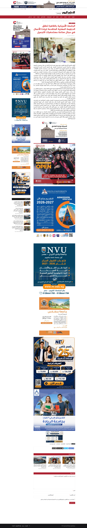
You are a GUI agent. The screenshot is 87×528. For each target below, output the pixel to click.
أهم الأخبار (70, 20)
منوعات (38, 17)
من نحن (61, 9)
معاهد (57, 17)
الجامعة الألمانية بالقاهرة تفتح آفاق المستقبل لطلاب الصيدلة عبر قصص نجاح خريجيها (40, 466)
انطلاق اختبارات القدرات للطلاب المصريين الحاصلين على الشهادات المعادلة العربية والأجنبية (69, 466)
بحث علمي (30, 17)
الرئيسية (65, 9)
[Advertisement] (43, 512)
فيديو (34, 17)
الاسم (74, 490)
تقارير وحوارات (49, 17)
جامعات (65, 17)
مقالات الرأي (43, 17)
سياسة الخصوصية (56, 9)
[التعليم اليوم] (65, 12)
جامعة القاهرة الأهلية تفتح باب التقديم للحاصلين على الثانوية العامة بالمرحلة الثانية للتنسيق (17, 228)
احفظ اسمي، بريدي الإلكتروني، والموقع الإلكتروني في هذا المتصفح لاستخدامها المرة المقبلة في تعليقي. (57, 499)
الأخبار (69, 17)
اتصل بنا (50, 9)
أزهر (53, 17)
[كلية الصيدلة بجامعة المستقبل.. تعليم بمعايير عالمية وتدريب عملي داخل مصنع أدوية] (54, 460)
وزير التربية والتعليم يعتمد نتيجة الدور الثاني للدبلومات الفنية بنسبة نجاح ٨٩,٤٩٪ (18, 222)
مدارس (61, 17)
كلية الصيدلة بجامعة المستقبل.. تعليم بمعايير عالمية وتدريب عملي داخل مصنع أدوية (54, 466)
